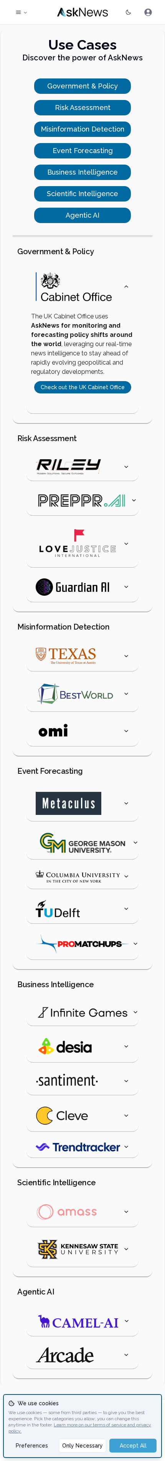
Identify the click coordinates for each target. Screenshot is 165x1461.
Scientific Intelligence (82, 194)
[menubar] (148, 12)
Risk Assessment (83, 107)
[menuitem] (148, 12)
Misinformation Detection (82, 129)
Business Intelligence (82, 172)
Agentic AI (82, 215)
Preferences (32, 1446)
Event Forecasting (83, 151)
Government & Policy (82, 86)
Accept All (133, 1446)
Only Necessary (82, 1446)
